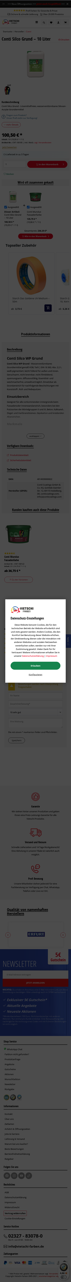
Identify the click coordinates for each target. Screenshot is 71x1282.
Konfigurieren (35, 674)
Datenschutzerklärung (33, 655)
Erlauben (35, 665)
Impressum (51, 655)
